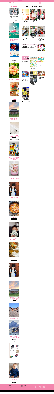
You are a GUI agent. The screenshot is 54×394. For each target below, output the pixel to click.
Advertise (10, 388)
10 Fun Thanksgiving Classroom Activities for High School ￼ (25, 22)
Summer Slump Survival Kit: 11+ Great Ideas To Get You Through (14, 40)
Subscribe (10, 385)
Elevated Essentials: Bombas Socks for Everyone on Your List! (14, 360)
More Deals (14, 382)
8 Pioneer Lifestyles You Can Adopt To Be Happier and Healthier (14, 119)
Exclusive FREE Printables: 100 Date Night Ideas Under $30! (14, 178)
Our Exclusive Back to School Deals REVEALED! (41, 77)
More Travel (14, 339)
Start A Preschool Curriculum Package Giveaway (25, 46)
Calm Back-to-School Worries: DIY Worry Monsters (14, 198)
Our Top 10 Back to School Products (25, 99)
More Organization (14, 260)
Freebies (22, 388)
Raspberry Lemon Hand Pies (14, 58)
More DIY (14, 300)
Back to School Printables (33, 68)
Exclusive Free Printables (23, 385)
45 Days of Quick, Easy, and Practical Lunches (41, 53)
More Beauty (14, 137)
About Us (22, 386)
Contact (25, 392)
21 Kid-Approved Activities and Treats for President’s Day (25, 79)
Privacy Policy (28, 392)
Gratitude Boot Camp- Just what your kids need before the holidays (41, 39)
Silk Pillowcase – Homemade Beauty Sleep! (14, 136)
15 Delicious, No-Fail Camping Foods (14, 217)
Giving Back (10, 387)
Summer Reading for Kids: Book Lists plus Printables (25, 38)
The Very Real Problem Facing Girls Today (41, 20)
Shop (21, 387)
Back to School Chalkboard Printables (33, 83)
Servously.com (36, 392)
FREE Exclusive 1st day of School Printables (33, 21)
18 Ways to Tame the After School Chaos (25, 61)
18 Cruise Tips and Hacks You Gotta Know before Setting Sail (14, 337)
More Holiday (14, 60)
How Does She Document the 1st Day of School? (33, 46)
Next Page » (28, 101)
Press (9, 386)
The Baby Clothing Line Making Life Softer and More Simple (14, 380)
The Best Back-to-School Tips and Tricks (33, 36)
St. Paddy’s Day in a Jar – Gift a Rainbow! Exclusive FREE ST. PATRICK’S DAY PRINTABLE (14, 158)
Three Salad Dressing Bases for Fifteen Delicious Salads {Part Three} (14, 98)
